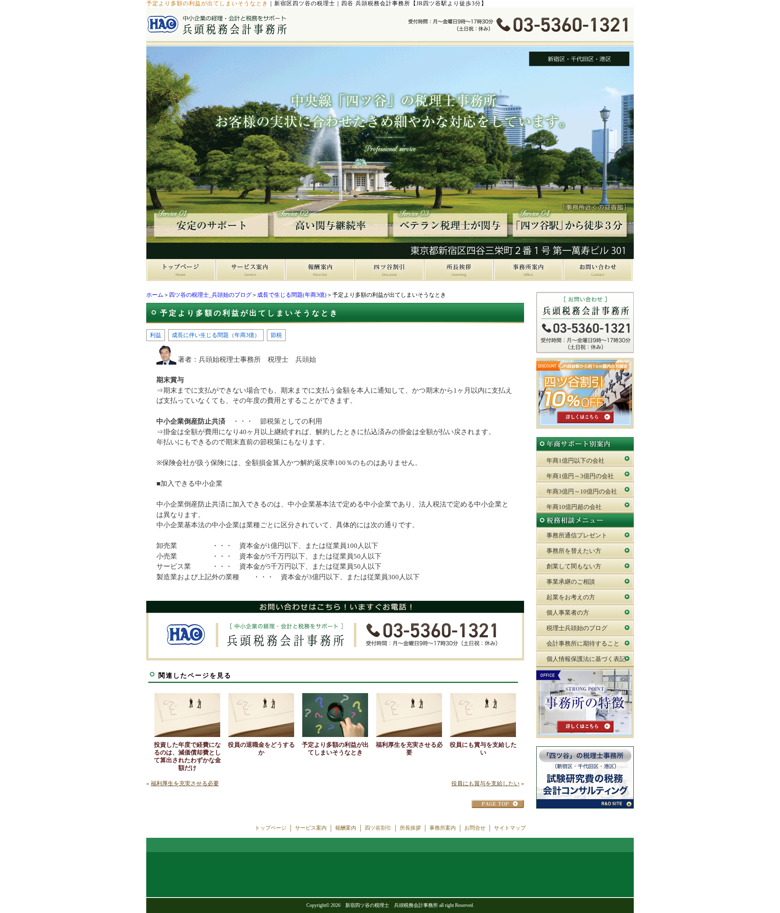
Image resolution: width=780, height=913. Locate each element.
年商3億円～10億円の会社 (581, 491)
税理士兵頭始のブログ (576, 628)
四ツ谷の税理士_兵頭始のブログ (210, 295)
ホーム (154, 295)
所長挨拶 (410, 828)
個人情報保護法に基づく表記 (586, 659)
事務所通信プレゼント (576, 535)
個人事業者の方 (567, 612)
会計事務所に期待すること (583, 643)
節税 (276, 335)
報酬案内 (345, 828)
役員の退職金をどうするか (261, 748)
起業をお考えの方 (570, 597)
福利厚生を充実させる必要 (409, 748)
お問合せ (474, 828)
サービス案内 (311, 828)
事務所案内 (442, 828)
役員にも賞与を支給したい (483, 748)
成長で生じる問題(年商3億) (292, 295)
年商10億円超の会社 (574, 507)
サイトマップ (510, 828)
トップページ (270, 828)
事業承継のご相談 (570, 581)
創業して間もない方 (573, 566)
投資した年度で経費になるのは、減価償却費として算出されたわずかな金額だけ (187, 756)
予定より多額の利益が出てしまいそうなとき (335, 748)
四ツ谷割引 (378, 828)
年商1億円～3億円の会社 (580, 476)
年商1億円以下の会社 (575, 460)
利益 (155, 335)
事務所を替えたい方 (573, 551)
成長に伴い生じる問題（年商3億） (216, 335)
